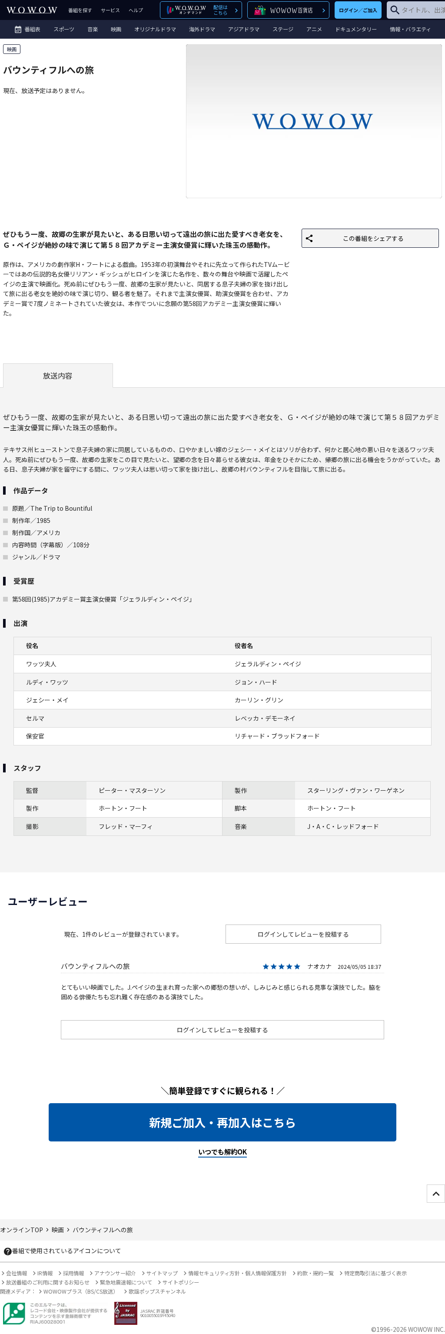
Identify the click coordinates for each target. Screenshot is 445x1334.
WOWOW (32, 10)
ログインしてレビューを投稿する (303, 934)
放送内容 (58, 375)
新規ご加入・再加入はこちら (222, 1122)
